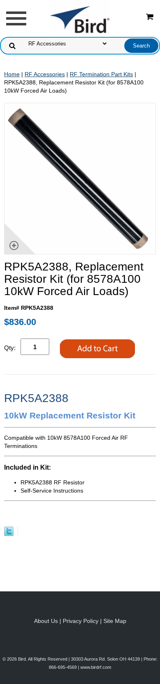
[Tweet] (9, 534)
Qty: (10, 347)
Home (12, 74)
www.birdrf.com (95, 667)
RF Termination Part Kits (101, 74)
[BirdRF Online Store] (80, 18)
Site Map (114, 621)
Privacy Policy (80, 621)
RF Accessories (45, 74)
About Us (46, 621)
